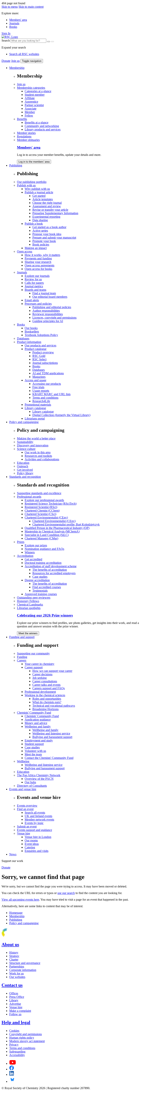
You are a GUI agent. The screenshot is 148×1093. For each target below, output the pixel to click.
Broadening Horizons (45, 709)
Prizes (20, 542)
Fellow (29, 115)
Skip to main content (31, 6)
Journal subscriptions (45, 362)
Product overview (43, 352)
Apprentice (31, 101)
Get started (38, 195)
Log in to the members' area (34, 161)
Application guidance (38, 719)
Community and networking (42, 126)
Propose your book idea (46, 234)
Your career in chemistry (39, 664)
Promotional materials (38, 404)
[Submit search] (52, 41)
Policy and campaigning (24, 422)
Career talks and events (46, 684)
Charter (13, 959)
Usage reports (40, 390)
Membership (16, 67)
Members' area (18, 19)
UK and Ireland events (38, 816)
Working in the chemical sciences (45, 695)
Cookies (14, 1030)
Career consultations (44, 681)
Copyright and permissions (25, 1034)
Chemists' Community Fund (34, 712)
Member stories (26, 133)
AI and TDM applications (48, 373)
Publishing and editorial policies (51, 307)
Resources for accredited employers (54, 573)
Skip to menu (10, 6)
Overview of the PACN (39, 778)
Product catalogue (35, 349)
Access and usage (35, 380)
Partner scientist (34, 105)
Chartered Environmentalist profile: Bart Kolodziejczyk (66, 524)
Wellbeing (23, 761)
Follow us (15, 1014)
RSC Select (39, 359)
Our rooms (31, 840)
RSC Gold (38, 356)
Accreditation (25, 555)
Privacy (13, 1044)
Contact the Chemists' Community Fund (49, 757)
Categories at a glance (38, 91)
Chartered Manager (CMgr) (41, 538)
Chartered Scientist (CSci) (40, 514)
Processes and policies (38, 303)
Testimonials (40, 590)
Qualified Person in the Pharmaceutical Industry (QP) (57, 528)
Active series (40, 230)
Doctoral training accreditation (43, 562)
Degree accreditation (37, 580)
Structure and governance (24, 963)
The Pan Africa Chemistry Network (38, 775)
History (13, 952)
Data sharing (40, 220)
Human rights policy (21, 1037)
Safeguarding (17, 1051)
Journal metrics (34, 286)
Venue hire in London (38, 837)
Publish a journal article (39, 192)
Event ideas (32, 844)
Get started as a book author (49, 227)
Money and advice (36, 723)
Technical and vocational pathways (53, 705)
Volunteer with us (35, 751)
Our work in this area (37, 452)
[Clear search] (48, 41)
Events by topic (34, 823)
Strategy (14, 956)
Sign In (6, 33)
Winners (30, 552)
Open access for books (38, 268)
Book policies (40, 244)
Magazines (38, 376)
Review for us (33, 279)
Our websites (17, 977)
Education (23, 462)
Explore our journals (37, 275)
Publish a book (34, 223)
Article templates (42, 199)
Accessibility (17, 1055)
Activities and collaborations (42, 459)
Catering (30, 847)
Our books (31, 328)
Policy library (25, 473)
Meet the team (33, 754)
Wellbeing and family (38, 726)
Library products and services (43, 129)
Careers (21, 660)
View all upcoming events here (20, 899)
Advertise (15, 1003)
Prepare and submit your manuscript (54, 237)
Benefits (22, 119)
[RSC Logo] (10, 36)
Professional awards (29, 496)
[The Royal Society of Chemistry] (18, 936)
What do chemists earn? (46, 702)
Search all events (35, 812)
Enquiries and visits (36, 850)
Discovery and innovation (32, 445)
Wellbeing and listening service (51, 733)
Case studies (39, 576)
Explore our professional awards (44, 500)
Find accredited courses (46, 587)
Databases (23, 338)
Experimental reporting (46, 216)
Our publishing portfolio (31, 181)
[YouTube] (12, 1063)
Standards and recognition (25, 476)
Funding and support (21, 637)
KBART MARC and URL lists (51, 394)
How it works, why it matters (42, 255)
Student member (35, 94)
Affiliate (30, 98)
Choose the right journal (47, 202)
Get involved (25, 469)
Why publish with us (37, 188)
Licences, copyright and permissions (54, 317)
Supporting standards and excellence (39, 493)
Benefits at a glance (36, 122)
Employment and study (39, 740)
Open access (24, 251)
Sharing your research (38, 262)
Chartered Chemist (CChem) (42, 510)
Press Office (16, 996)
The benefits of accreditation (49, 569)
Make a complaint (20, 1010)
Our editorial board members (49, 296)
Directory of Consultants (32, 785)
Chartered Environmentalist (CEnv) (46, 517)
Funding (22, 657)
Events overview (27, 805)
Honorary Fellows (28, 601)
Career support (34, 667)
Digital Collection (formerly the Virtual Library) (61, 415)
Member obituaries (28, 140)
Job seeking (39, 677)
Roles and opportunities (46, 698)
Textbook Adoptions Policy (41, 335)
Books (13, 26)
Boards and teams (35, 289)
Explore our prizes (36, 545)
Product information (29, 342)
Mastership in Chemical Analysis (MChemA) (52, 531)
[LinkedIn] (11, 1074)
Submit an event (27, 826)
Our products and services (40, 345)
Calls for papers (34, 282)
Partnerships (16, 966)
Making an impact (36, 248)
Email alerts (32, 300)
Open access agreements (39, 265)
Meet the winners (28, 633)
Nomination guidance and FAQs (44, 548)
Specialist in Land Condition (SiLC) (47, 535)
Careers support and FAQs (48, 688)
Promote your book (44, 241)
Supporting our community (33, 653)
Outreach (22, 466)
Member (30, 112)
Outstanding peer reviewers (33, 597)
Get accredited (33, 559)
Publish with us (26, 185)
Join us (15, 60)
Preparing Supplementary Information (55, 213)
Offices (13, 993)
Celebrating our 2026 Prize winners (45, 615)
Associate (30, 108)
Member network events (39, 819)
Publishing (15, 165)
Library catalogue (35, 408)
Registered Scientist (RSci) (41, 507)
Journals (14, 23)
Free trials (38, 387)
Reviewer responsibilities (47, 314)
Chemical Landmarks (30, 604)
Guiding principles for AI (47, 321)
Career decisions (42, 674)
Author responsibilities (46, 310)
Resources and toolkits (38, 455)
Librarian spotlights (28, 608)
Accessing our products (46, 383)
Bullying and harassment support (52, 737)
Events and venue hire (22, 789)
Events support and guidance (34, 830)
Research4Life (41, 401)
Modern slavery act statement (27, 1041)
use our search (66, 893)
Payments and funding (38, 258)
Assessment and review (46, 206)
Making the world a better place (36, 438)
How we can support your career (52, 670)
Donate (6, 60)
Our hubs (30, 782)
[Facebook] (11, 1069)
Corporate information (22, 970)
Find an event (25, 809)
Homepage (16, 912)
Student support (34, 744)
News (12, 854)
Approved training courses (41, 594)
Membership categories (31, 87)
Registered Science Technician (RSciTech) (51, 503)
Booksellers (32, 331)
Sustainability (25, 442)
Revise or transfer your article (50, 209)
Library (13, 1000)
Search (6, 40)
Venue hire (23, 833)
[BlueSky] (12, 1081)
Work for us (16, 973)
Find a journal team (44, 293)
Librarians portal (35, 418)
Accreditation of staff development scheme (51, 566)
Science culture (26, 449)
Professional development (40, 691)
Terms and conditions (45, 397)
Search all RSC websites (24, 54)
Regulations (24, 136)
